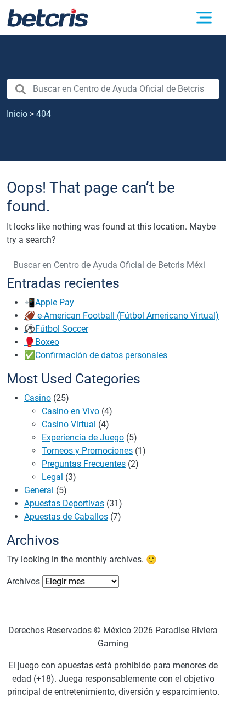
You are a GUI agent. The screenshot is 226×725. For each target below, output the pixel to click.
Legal (52, 477)
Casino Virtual (69, 424)
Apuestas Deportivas (64, 503)
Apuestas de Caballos (66, 516)
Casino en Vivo (70, 411)
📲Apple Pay (49, 302)
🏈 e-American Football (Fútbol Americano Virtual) (121, 315)
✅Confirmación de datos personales (95, 355)
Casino (37, 398)
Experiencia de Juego (83, 437)
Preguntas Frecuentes (84, 464)
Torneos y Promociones (87, 450)
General (39, 490)
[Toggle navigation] (204, 18)
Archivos (23, 581)
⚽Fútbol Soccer (56, 329)
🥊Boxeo (41, 342)
